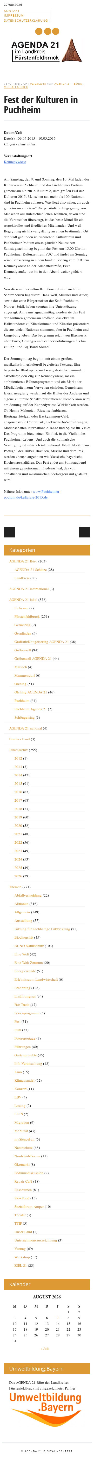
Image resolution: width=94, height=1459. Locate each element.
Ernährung (22, 987)
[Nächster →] (84, 532)
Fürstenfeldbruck (27, 616)
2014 (18, 775)
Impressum (14, 15)
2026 (18, 875)
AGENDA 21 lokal (23, 599)
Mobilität (21, 1130)
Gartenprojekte (25, 1055)
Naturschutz (23, 1147)
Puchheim (21, 700)
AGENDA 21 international (29, 588)
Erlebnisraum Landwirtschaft (36, 979)
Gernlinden (22, 633)
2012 (18, 758)
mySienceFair (24, 1139)
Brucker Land (19, 738)
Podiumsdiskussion (28, 1172)
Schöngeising (24, 717)
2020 (18, 825)
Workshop (22, 1256)
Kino (18, 1071)
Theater (20, 1214)
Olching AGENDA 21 (30, 692)
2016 (18, 791)
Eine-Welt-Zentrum (28, 962)
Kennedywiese (15, 161)
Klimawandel (24, 1080)
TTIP (18, 1223)
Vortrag (20, 1248)
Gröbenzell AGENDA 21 (33, 658)
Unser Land (23, 1231)
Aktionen (21, 903)
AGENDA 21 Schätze (30, 569)
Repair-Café (23, 1181)
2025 (18, 867)
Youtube (38, 31)
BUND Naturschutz (29, 945)
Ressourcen (23, 1189)
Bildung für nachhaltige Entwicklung (42, 928)
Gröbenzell (22, 650)
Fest (17, 1021)
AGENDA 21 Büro (23, 561)
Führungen (22, 1046)
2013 (18, 766)
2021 (18, 833)
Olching (20, 683)
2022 (18, 842)
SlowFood (21, 1198)
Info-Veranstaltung (28, 1063)
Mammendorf (24, 675)
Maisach (20, 666)
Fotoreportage (24, 1038)
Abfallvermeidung (28, 895)
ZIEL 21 (20, 1265)
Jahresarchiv (18, 749)
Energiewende (25, 970)
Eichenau (21, 607)
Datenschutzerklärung (26, 20)
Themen (15, 886)
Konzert (20, 1088)
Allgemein (22, 912)
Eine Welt (21, 954)
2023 (18, 850)
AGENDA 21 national (25, 728)
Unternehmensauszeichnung (35, 1240)
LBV (17, 1097)
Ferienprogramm (27, 1012)
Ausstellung (23, 920)
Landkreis (21, 577)
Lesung (20, 1105)
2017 (18, 800)
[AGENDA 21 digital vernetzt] (47, 61)
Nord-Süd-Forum (27, 1155)
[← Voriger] (9, 532)
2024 (18, 859)
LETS (18, 1113)
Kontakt (12, 10)
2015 (18, 783)
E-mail (48, 31)
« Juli (44, 1348)
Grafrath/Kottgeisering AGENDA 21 (41, 641)
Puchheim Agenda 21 (30, 708)
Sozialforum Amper (29, 1206)
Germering (22, 624)
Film (17, 1029)
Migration (21, 1122)
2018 (18, 808)
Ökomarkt (22, 1164)
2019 (18, 817)
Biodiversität (23, 937)
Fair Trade (21, 1004)
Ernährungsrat (25, 996)
